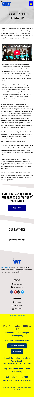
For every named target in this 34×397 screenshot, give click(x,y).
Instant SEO (17, 351)
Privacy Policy (13, 315)
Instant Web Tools (6, 267)
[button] (31, 3)
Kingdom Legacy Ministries (22, 380)
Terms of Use (21, 315)
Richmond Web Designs (17, 345)
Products (17, 298)
